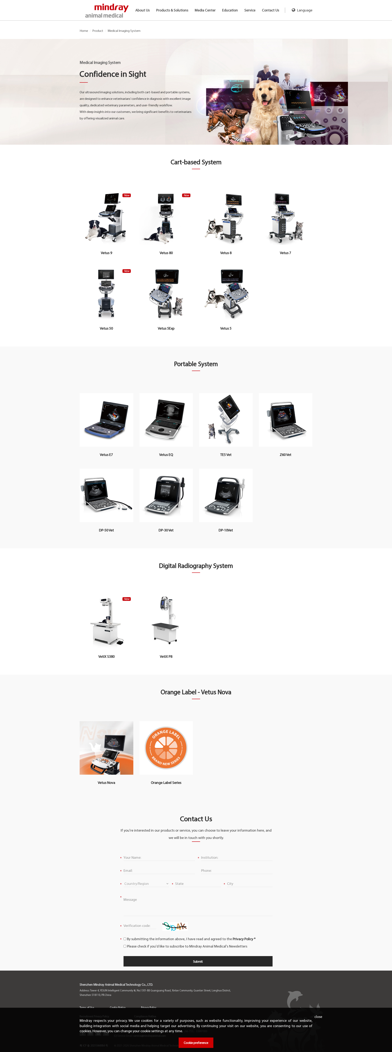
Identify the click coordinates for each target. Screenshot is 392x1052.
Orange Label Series (166, 782)
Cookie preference (196, 1043)
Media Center (205, 10)
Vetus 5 (226, 328)
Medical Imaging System (124, 31)
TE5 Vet (226, 455)
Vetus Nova (106, 782)
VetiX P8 (166, 656)
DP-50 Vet (106, 530)
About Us (142, 10)
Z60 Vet (285, 455)
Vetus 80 (166, 253)
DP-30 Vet (166, 530)
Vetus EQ (166, 455)
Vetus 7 (285, 253)
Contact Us (270, 10)
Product (97, 31)
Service (249, 10)
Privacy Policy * (244, 938)
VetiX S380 (106, 656)
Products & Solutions (172, 10)
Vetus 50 (106, 328)
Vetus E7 (106, 455)
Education (230, 10)
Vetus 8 (226, 253)
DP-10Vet (226, 530)
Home (84, 31)
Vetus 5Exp (166, 328)
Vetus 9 (106, 253)
